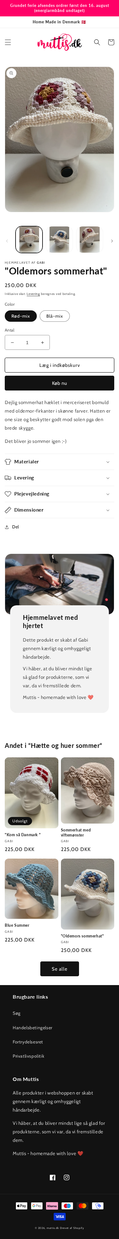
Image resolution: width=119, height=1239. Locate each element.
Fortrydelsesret (28, 1042)
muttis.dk (53, 1228)
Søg (17, 1013)
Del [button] (15, 527)
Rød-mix (20, 316)
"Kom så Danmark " (23, 834)
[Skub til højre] (112, 241)
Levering (33, 294)
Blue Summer (17, 925)
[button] (8, 42)
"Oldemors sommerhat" (82, 936)
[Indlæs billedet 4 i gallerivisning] (89, 239)
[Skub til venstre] (7, 241)
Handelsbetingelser (32, 1028)
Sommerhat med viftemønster (76, 832)
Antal (9, 329)
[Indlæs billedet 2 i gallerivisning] (59, 239)
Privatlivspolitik (28, 1056)
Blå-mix (54, 316)
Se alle (60, 969)
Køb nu (59, 383)
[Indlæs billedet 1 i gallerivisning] (29, 239)
